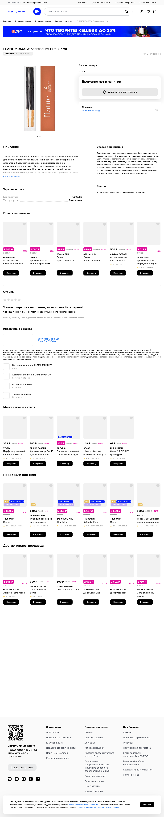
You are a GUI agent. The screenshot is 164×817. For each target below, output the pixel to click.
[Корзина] (154, 11)
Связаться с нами (148, 2)
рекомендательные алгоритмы (83, 804)
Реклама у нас (131, 774)
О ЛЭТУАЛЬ (52, 732)
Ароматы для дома (64, 21)
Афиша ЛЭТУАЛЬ (94, 791)
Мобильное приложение (136, 737)
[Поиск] (126, 11)
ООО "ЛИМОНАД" (91, 110)
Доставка (90, 742)
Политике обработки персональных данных (98, 807)
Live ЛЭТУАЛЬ (92, 786)
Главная (7, 21)
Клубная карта (54, 742)
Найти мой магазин (57, 753)
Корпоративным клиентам (137, 769)
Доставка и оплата (101, 2)
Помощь (89, 732)
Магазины (82, 2)
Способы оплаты (94, 737)
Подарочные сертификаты (61, 747)
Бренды (127, 732)
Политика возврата (95, 776)
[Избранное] (148, 11)
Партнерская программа (137, 747)
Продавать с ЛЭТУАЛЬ (58, 737)
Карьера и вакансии (57, 758)
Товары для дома (23, 21)
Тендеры (128, 742)
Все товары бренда (48, 340)
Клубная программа (125, 2)
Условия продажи (94, 747)
